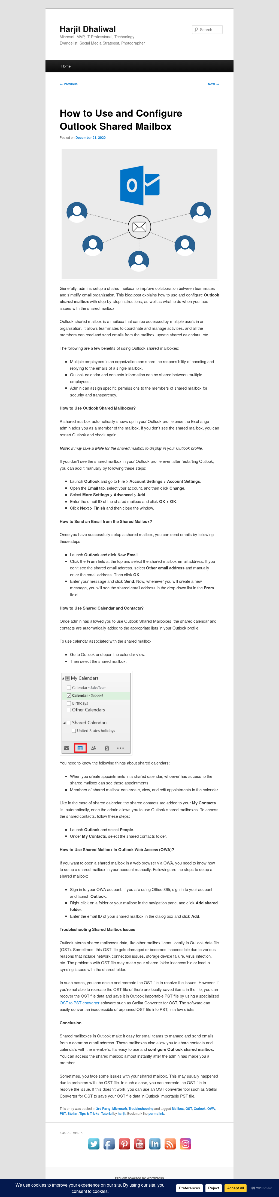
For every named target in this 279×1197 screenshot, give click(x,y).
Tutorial (107, 1113)
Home (66, 66)
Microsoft (119, 1108)
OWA (211, 1108)
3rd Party (103, 1108)
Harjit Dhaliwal (88, 28)
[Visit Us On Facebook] (109, 1150)
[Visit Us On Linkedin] (154, 1150)
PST (63, 1113)
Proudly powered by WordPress (139, 1177)
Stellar (73, 1113)
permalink (156, 1113)
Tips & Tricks (89, 1113)
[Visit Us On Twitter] (93, 1150)
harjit (122, 1113)
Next (213, 83)
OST (189, 1108)
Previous (69, 83)
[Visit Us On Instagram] (185, 1150)
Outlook (200, 1108)
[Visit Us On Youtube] (139, 1150)
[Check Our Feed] (170, 1150)
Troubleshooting (141, 1108)
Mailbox (178, 1108)
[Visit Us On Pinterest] (124, 1150)
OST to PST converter (79, 1002)
